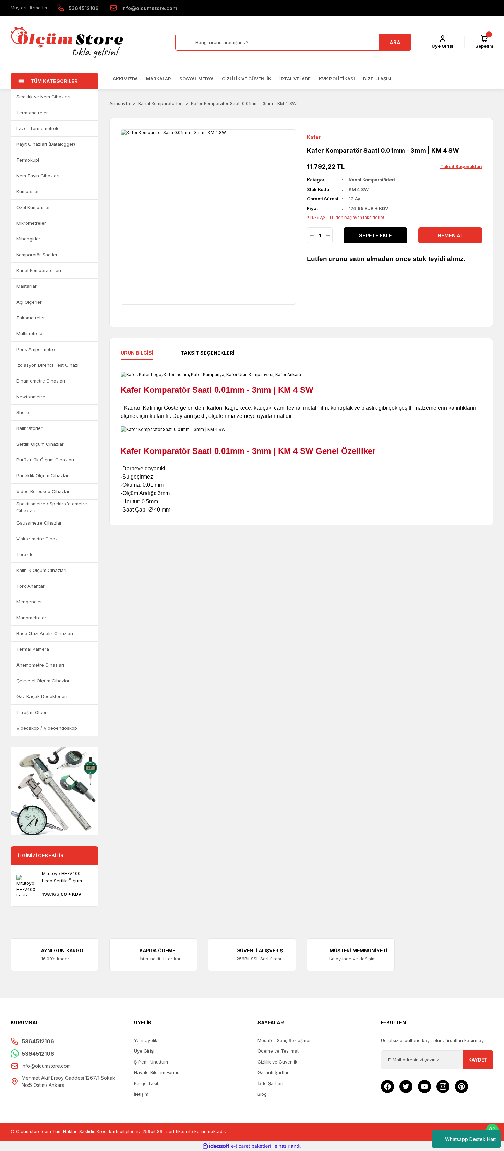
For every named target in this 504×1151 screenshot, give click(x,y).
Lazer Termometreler (38, 128)
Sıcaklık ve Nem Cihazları (43, 96)
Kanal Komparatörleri (38, 270)
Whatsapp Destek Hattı (471, 1139)
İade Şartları (270, 1083)
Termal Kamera (32, 649)
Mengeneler (29, 601)
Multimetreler (30, 333)
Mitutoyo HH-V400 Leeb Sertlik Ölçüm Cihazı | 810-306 (62, 877)
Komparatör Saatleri (37, 254)
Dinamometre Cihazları (40, 381)
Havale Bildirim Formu (157, 1072)
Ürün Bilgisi (137, 353)
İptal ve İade (295, 78)
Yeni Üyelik (145, 1040)
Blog (262, 1094)
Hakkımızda (123, 78)
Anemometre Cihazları (40, 665)
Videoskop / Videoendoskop (46, 728)
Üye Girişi (144, 1051)
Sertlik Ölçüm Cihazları (40, 444)
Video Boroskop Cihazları (43, 491)
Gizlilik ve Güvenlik (246, 78)
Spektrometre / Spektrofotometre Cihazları (51, 507)
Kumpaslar (27, 191)
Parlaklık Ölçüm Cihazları (43, 475)
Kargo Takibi (147, 1083)
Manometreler (31, 617)
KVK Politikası (337, 78)
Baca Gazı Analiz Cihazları (44, 633)
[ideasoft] (216, 1146)
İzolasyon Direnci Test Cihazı (47, 365)
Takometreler (30, 317)
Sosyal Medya (196, 78)
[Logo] (67, 42)
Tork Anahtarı (31, 586)
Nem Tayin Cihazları (37, 175)
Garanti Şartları (273, 1072)
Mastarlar (26, 286)
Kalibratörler (29, 428)
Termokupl (27, 160)
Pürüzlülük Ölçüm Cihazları (45, 459)
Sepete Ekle (375, 235)
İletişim (141, 1094)
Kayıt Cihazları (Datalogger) (45, 144)
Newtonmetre (30, 396)
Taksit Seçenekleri (208, 353)
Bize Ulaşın (377, 78)
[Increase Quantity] (328, 235)
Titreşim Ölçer (31, 712)
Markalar (158, 78)
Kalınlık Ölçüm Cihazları (41, 570)
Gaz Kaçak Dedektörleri (41, 696)
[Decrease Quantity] (311, 235)
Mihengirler (28, 239)
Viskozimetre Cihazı (37, 538)
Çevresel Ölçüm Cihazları (43, 680)
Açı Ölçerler (29, 302)
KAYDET (478, 1060)
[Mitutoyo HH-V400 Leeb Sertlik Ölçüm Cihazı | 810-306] (27, 885)
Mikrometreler (31, 223)
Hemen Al (450, 235)
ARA (394, 42)
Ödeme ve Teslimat (278, 1051)
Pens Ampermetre (35, 349)
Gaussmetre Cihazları (39, 523)
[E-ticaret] (251, 1146)
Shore (22, 412)
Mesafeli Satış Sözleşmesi (285, 1040)
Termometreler (32, 112)
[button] (90, 97)
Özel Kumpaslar (33, 207)
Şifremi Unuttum (151, 1062)
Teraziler (25, 554)
